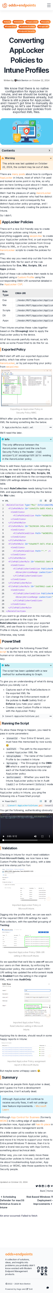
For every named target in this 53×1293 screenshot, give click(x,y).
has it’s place (43, 1124)
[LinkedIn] (42, 1268)
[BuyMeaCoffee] (42, 1271)
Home (50, 1191)
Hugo (19, 1289)
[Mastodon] (38, 1271)
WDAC (3, 1120)
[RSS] (46, 1274)
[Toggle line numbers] (40, 500)
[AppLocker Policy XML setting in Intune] (26, 1001)
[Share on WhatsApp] (45, 1186)
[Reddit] (46, 1268)
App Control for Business (25, 1117)
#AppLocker (32, 22)
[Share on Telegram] (51, 1186)
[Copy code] (50, 500)
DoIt (30, 1289)
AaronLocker (43, 193)
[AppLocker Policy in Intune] (26, 885)
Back (42, 1191)
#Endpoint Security (26, 31)
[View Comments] (48, 1288)
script (3, 651)
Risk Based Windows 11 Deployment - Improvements (39, 1200)
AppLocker (6, 177)
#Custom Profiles (27, 26)
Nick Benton (23, 80)
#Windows (18, 22)
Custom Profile (25, 277)
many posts (18, 174)
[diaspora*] (46, 1271)
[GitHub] (38, 1268)
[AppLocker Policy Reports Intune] (26, 1050)
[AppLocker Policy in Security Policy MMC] (26, 388)
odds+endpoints (22, 5)
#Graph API (43, 26)
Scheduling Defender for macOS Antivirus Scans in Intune (12, 1202)
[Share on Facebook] (39, 1186)
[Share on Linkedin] (42, 1186)
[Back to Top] (48, 1281)
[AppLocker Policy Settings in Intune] (26, 938)
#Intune (7, 22)
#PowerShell (10, 26)
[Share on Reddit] (48, 1186)
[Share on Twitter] (36, 1186)
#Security (45, 22)
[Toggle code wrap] (45, 500)
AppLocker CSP (13, 284)
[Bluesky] (42, 1274)
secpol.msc (36, 235)
